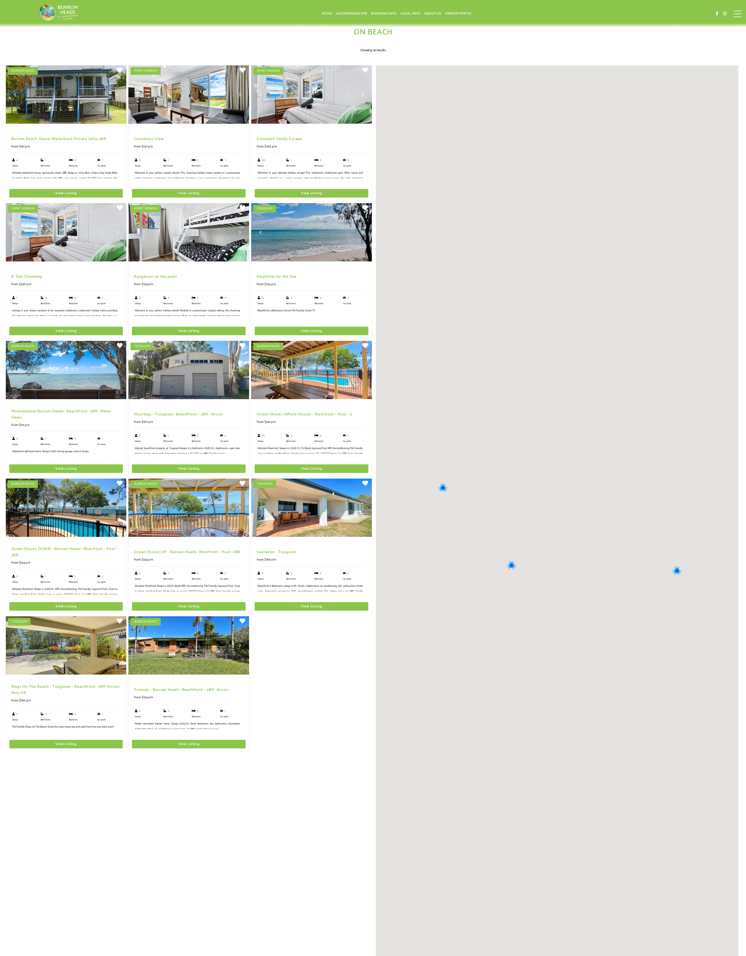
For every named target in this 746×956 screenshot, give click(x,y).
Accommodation (351, 14)
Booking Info (384, 14)
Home (327, 14)
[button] (15, 94)
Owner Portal (458, 14)
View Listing (66, 193)
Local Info (410, 14)
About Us (432, 14)
